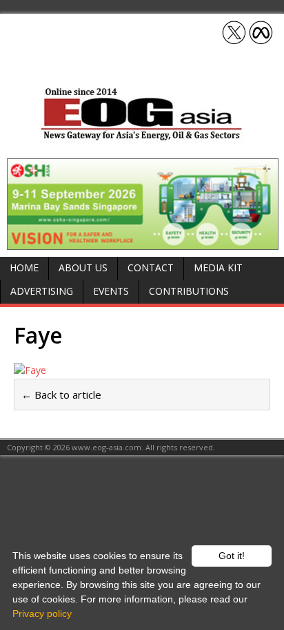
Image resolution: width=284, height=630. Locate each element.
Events (111, 290)
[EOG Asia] (142, 136)
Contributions (189, 290)
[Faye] (142, 370)
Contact (151, 267)
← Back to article (61, 394)
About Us (83, 267)
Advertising (41, 290)
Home (24, 267)
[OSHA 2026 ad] (142, 241)
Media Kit (218, 267)
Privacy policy (42, 613)
